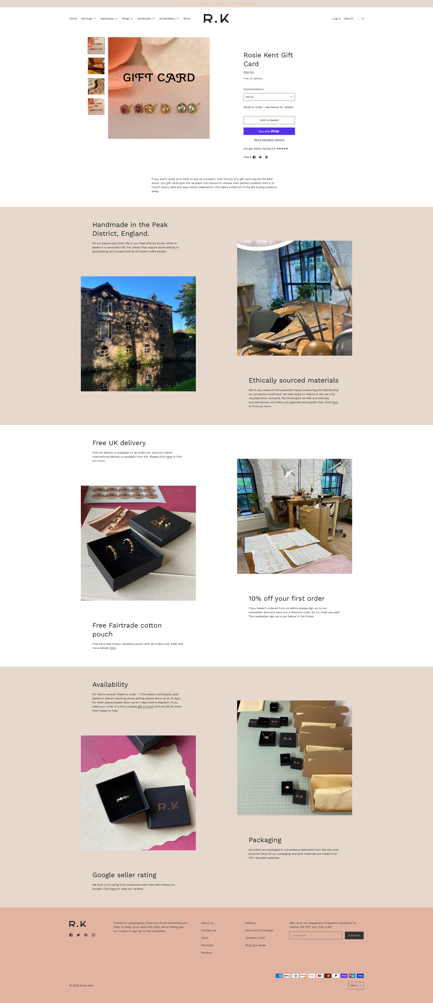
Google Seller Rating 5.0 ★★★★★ (266, 148)
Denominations (254, 89)
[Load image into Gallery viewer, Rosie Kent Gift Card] (96, 45)
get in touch (146, 706)
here (335, 402)
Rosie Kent (87, 985)
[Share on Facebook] (254, 157)
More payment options (269, 139)
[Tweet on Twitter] (260, 157)
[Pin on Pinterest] (266, 157)
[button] (348, 18)
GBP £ (353, 985)
